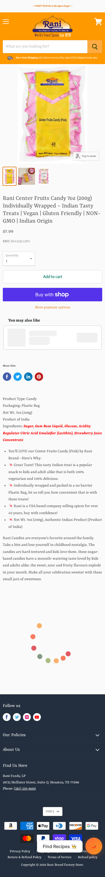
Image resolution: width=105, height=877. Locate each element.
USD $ (50, 811)
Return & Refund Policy (24, 857)
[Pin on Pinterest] (39, 376)
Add (90, 338)
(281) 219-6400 (25, 789)
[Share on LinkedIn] (28, 376)
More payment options (52, 307)
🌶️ (93, 846)
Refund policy (87, 857)
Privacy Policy (20, 851)
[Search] (94, 46)
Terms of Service (60, 857)
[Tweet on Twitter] (17, 376)
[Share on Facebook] (7, 376)
